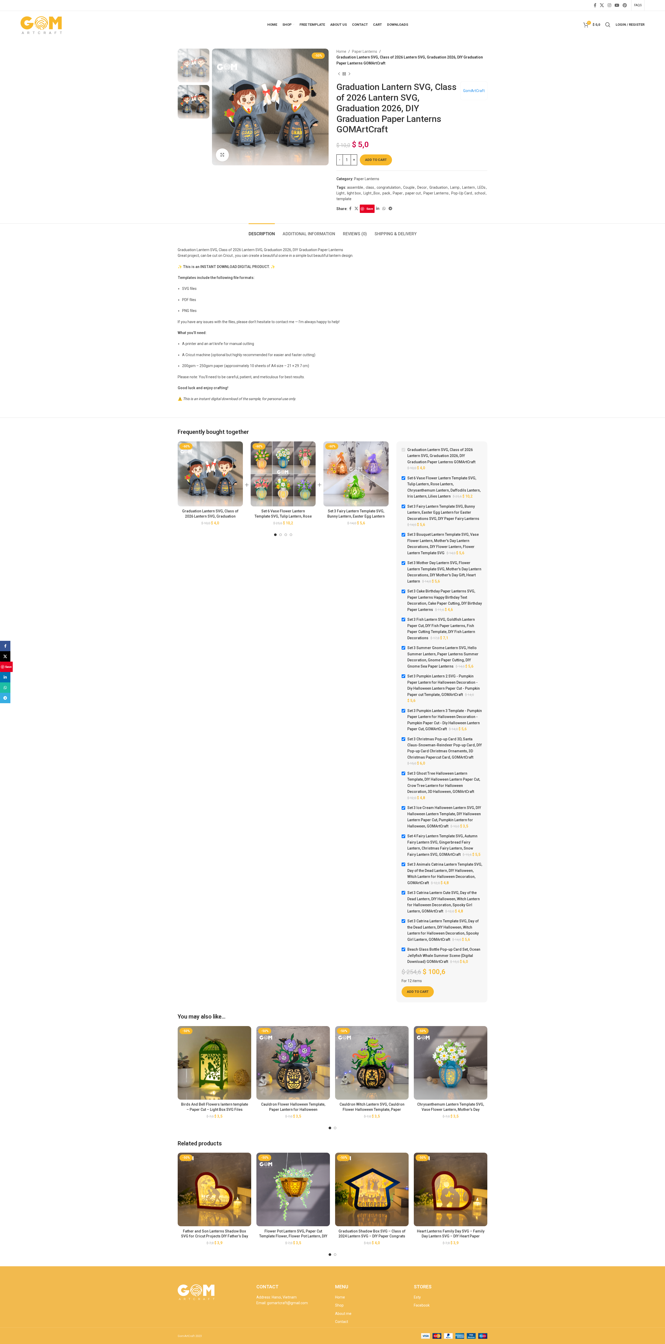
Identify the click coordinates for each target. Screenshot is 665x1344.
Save (370, 209)
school (480, 193)
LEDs (481, 187)
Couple (409, 187)
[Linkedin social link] (378, 208)
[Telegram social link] (390, 208)
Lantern (468, 187)
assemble (355, 187)
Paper (398, 193)
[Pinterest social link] (625, 5)
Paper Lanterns (364, 51)
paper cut (413, 193)
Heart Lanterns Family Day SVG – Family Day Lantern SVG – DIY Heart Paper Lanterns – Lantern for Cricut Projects (450, 1236)
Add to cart (376, 160)
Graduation (438, 187)
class (370, 187)
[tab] (262, 231)
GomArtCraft (474, 91)
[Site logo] (42, 24)
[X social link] (602, 5)
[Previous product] (339, 73)
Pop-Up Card (461, 193)
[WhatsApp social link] (384, 208)
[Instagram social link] (609, 5)
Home (341, 51)
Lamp (455, 187)
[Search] (608, 24)
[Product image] (210, 474)
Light (340, 193)
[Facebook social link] (595, 5)
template (343, 199)
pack (386, 193)
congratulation (389, 187)
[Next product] (349, 73)
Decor (422, 187)
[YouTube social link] (617, 5)
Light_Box (371, 193)
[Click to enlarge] (222, 154)
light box (354, 193)
